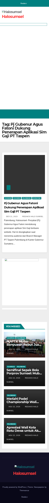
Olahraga (11, 338)
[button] (33, 114)
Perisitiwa (37, 198)
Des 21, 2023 (12, 216)
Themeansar (24, 490)
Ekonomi (8, 198)
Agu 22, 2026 (14, 378)
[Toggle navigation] (44, 114)
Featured (16, 198)
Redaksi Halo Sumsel (32, 216)
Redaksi (24, 3)
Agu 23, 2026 (14, 349)
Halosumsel (13, 16)
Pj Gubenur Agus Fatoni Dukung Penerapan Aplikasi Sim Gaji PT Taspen (24, 207)
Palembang (26, 198)
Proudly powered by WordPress (14, 487)
